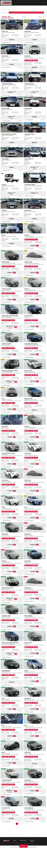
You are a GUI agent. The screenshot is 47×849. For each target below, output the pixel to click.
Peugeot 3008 (12, 12)
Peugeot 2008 (18, 12)
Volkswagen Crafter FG (39, 12)
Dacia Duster (25, 12)
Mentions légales (23, 840)
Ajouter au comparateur (7, 42)
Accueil (15, 840)
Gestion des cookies (32, 841)
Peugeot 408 (31, 12)
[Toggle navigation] (45, 3)
